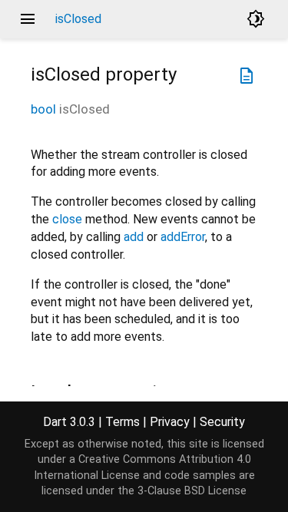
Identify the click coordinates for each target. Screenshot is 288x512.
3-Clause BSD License (192, 490)
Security (222, 422)
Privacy (170, 422)
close (67, 219)
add (134, 237)
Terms (122, 422)
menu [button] (27, 19)
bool (43, 109)
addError (183, 237)
